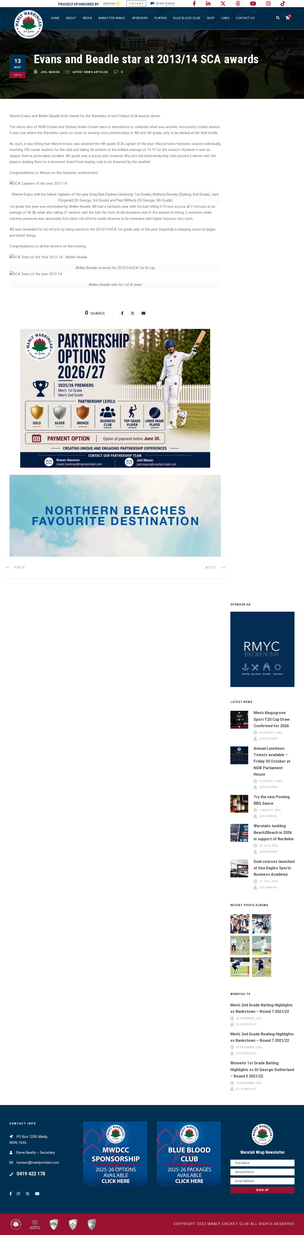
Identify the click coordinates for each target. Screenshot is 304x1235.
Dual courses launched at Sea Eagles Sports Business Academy (274, 868)
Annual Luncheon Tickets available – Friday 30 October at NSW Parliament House (272, 761)
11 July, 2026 (268, 881)
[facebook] (194, 4)
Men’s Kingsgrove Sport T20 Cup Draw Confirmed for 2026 (272, 719)
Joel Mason (50, 72)
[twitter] (223, 4)
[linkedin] (208, 4)
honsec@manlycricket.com (38, 1162)
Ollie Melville (246, 1024)
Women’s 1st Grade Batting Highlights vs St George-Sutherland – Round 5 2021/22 (262, 1069)
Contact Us (245, 18)
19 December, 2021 (249, 1047)
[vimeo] (238, 4)
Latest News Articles (90, 72)
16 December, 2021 (249, 1083)
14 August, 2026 (270, 781)
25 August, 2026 (270, 732)
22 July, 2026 (268, 845)
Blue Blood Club (186, 18)
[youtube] (253, 4)
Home (55, 18)
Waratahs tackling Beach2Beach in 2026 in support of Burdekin (274, 832)
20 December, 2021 (249, 1018)
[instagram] (268, 4)
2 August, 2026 (270, 810)
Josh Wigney (268, 738)
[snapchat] (282, 4)
